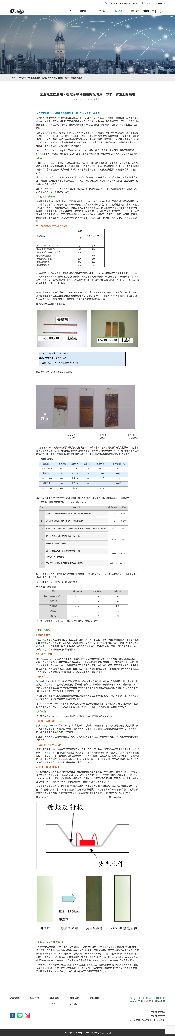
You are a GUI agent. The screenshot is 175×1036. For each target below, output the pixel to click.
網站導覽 (94, 998)
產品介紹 (101, 11)
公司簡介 (84, 11)
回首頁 (68, 11)
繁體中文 (148, 11)
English (161, 11)
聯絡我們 (135, 11)
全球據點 (73, 1004)
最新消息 (118, 11)
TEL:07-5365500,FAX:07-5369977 (122, 3)
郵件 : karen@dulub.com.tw (153, 3)
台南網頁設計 (105, 1032)
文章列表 (53, 1004)
